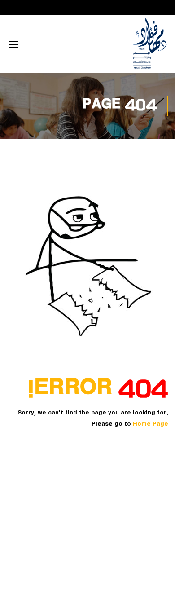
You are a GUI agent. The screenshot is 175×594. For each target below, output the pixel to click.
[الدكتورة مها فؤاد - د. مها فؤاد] (149, 44)
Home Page (150, 424)
